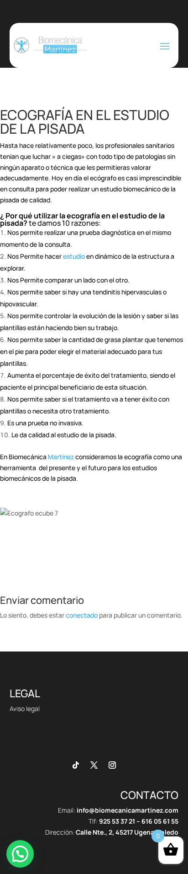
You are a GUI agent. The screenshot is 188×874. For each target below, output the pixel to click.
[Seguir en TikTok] (75, 765)
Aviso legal (25, 708)
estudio (74, 256)
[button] (20, 854)
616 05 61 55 (159, 821)
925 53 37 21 (117, 821)
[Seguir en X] (94, 765)
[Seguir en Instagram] (112, 765)
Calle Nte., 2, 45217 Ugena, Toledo (127, 832)
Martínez (61, 456)
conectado (82, 615)
